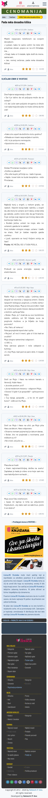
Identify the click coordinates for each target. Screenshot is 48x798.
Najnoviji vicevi (12, 751)
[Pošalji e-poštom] (39, 33)
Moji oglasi (11, 663)
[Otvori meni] (44, 3)
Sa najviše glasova (13, 754)
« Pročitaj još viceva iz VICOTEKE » (24, 522)
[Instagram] (40, 782)
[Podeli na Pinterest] (31, 33)
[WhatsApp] (11, 782)
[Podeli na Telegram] (8, 33)
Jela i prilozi (11, 735)
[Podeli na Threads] (27, 33)
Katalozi (10, 715)
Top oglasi (28, 652)
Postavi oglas (29, 660)
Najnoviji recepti (13, 727)
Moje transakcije (13, 667)
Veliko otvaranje (30, 699)
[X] (20, 782)
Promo (27, 695)
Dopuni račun (12, 671)
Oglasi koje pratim (30, 663)
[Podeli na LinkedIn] (35, 33)
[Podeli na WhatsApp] (12, 33)
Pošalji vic (28, 754)
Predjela (27, 731)
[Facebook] (24, 782)
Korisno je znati (30, 703)
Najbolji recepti (29, 727)
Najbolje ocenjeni (30, 751)
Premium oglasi (12, 652)
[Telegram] (7, 782)
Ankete (27, 707)
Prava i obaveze (12, 774)
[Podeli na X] (20, 33)
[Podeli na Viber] (16, 33)
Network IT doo (35, 790)
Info (9, 699)
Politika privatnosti (31, 770)
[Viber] (15, 782)
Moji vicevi (11, 758)
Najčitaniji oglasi (30, 656)
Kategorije (11, 649)
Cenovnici (11, 683)
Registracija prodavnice (15, 687)
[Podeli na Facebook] (24, 33)
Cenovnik (28, 667)
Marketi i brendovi (13, 719)
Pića (26, 739)
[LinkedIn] (36, 782)
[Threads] (28, 782)
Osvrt (9, 703)
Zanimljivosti (11, 707)
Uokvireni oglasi (13, 656)
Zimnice (10, 742)
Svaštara (12, 17)
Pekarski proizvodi (30, 735)
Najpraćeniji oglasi (13, 660)
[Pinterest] (32, 782)
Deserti (10, 739)
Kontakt (10, 767)
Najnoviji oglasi (29, 649)
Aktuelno (10, 679)
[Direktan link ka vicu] (5, 69)
